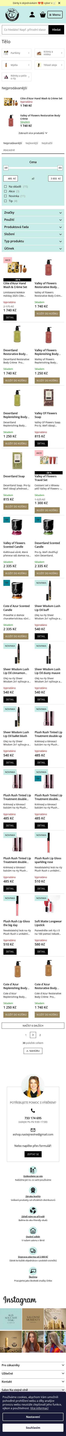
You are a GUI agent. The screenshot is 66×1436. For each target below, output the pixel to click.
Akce (14, 191)
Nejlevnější (32, 143)
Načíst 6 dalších (33, 1025)
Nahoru (34, 1050)
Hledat (56, 30)
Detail (10, 317)
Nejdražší (47, 143)
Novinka (17, 196)
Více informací (39, 1408)
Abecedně (9, 150)
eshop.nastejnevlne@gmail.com (33, 1134)
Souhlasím (33, 1428)
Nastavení (33, 1417)
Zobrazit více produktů (31, 133)
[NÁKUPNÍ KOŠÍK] (42, 14)
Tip (13, 201)
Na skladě (18, 186)
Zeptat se (33, 1154)
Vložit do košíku (47, 313)
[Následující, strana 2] (33, 1035)
